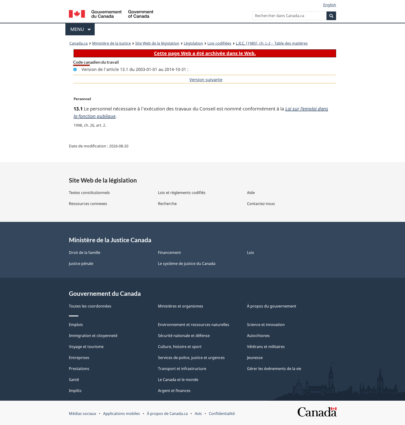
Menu (82, 29)
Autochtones (258, 335)
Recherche (167, 203)
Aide (251, 192)
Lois (250, 252)
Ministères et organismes (180, 306)
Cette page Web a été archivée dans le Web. (205, 53)
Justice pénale (81, 263)
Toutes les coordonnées (90, 306)
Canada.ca (78, 43)
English (329, 4)
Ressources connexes (88, 203)
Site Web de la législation (157, 43)
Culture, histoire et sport (180, 346)
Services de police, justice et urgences (191, 357)
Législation (193, 43)
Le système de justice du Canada (186, 263)
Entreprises (79, 357)
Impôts (75, 390)
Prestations (79, 368)
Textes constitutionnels (89, 192)
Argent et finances (174, 390)
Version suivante (205, 79)
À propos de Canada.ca (167, 413)
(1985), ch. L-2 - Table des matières (272, 43)
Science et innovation (266, 324)
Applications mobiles (121, 413)
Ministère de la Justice (111, 43)
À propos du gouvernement (271, 306)
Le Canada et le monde (178, 379)
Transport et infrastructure (182, 368)
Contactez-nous (261, 203)
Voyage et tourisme (86, 346)
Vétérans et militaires (266, 346)
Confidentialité (222, 413)
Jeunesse (255, 357)
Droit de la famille (84, 252)
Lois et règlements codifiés (182, 192)
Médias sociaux (82, 413)
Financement (169, 252)
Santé (74, 379)
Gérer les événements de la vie (274, 368)
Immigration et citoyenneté (93, 335)
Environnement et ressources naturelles (193, 324)
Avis (198, 413)
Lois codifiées (219, 43)
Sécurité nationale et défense (184, 335)
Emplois (76, 324)
